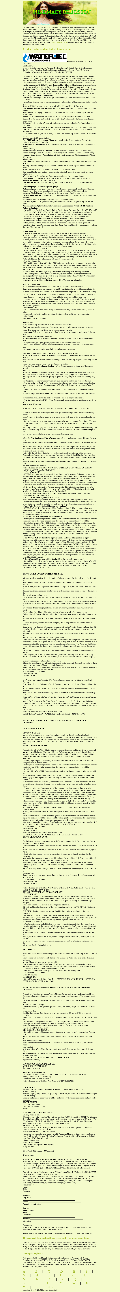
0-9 (53, 1287)
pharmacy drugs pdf (71, 9)
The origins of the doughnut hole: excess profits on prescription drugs (56, 1238)
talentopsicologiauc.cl (33, 1253)
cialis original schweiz (59, 42)
